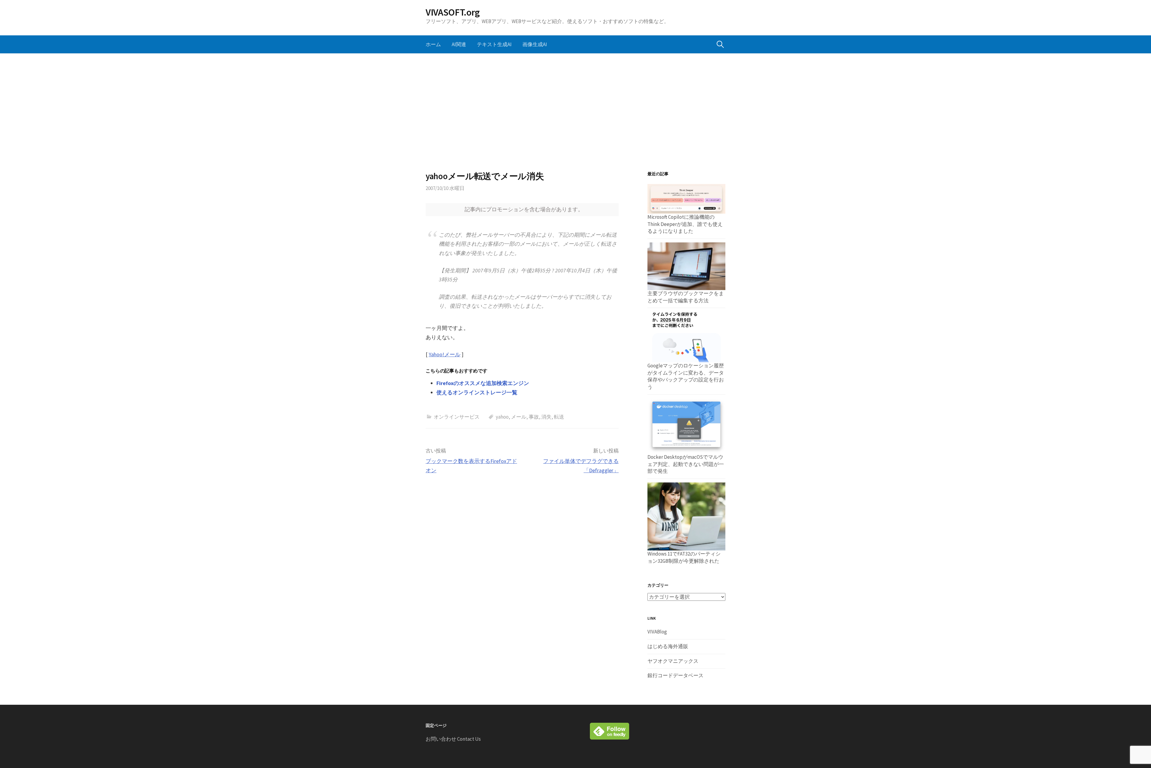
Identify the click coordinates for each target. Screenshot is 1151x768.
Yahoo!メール (444, 354)
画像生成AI (534, 44)
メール (518, 417)
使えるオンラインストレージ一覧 (476, 392)
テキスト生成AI (494, 44)
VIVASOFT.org (453, 12)
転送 (559, 417)
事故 (534, 417)
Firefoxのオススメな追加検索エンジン (482, 383)
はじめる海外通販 (667, 646)
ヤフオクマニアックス (672, 661)
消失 (546, 417)
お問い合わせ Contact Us (453, 739)
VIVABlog (657, 631)
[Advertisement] (575, 112)
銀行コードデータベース (675, 675)
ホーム (433, 44)
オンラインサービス (457, 417)
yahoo (502, 417)
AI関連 (459, 44)
